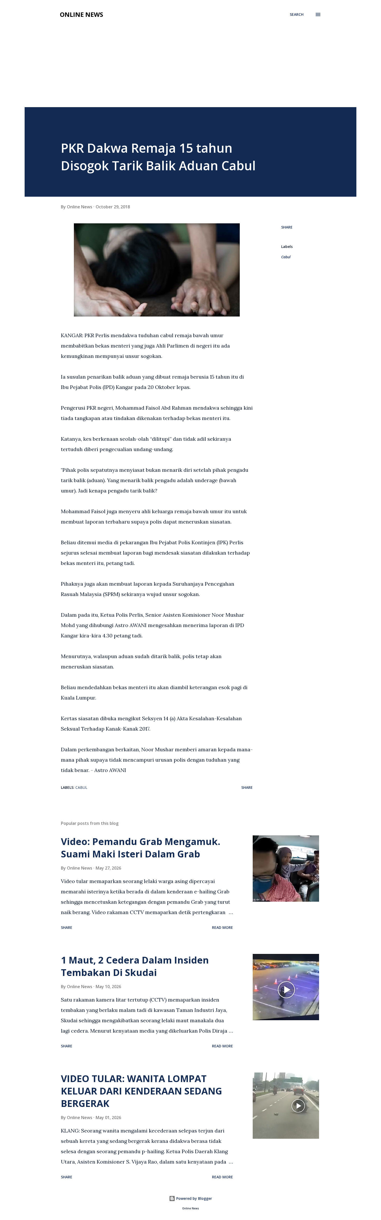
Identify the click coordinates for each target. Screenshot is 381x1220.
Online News (81, 14)
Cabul (286, 256)
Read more (222, 927)
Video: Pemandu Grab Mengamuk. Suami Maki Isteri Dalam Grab (140, 847)
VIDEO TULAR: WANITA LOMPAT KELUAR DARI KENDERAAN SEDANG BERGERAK (141, 1091)
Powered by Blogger (193, 1198)
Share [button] (287, 227)
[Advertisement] (190, 68)
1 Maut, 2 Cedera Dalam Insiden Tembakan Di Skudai (135, 966)
